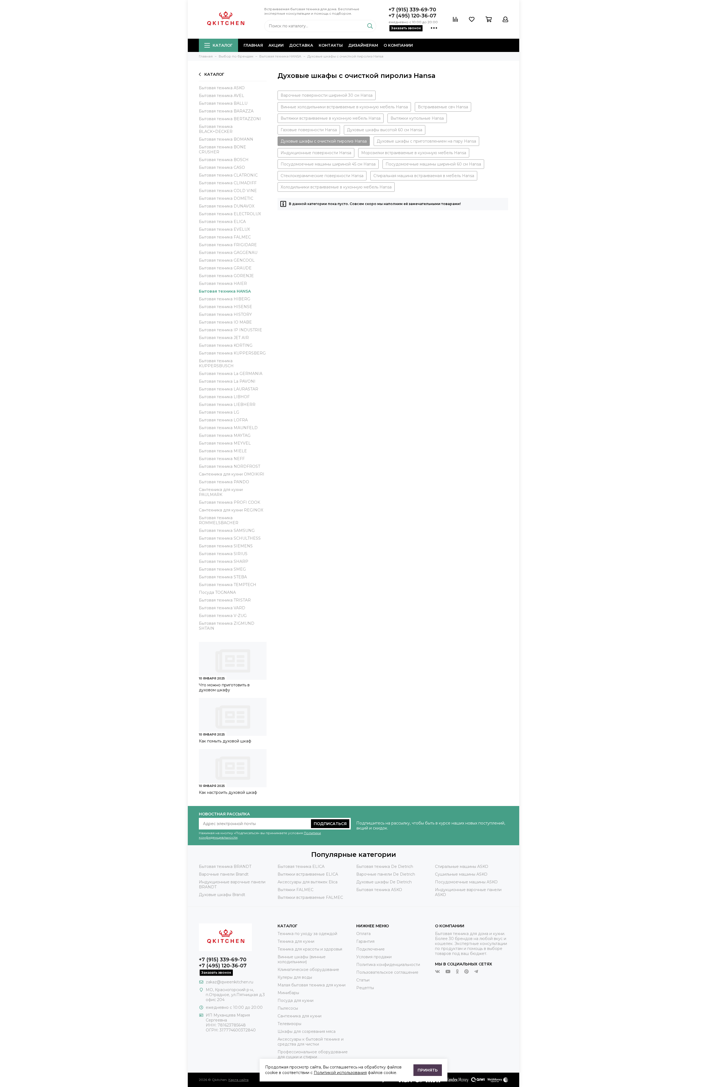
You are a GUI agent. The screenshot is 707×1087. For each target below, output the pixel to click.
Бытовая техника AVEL (221, 95)
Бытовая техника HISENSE (225, 306)
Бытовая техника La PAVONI (227, 381)
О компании (398, 45)
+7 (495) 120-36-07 (412, 16)
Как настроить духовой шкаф (228, 792)
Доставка (301, 45)
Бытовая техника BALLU (223, 103)
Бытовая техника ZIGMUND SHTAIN (226, 626)
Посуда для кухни (295, 1000)
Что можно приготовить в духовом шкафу (224, 687)
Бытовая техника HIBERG (224, 298)
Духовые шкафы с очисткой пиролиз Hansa (324, 141)
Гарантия (365, 941)
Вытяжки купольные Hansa (417, 118)
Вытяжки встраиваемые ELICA (308, 874)
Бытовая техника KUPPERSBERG (232, 353)
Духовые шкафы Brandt (222, 894)
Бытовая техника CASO (222, 167)
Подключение (370, 949)
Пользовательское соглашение (387, 972)
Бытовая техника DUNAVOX (226, 206)
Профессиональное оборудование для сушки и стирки (313, 1054)
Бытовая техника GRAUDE (225, 268)
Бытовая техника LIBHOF (224, 396)
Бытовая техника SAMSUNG (227, 530)
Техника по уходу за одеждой (307, 933)
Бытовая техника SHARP (223, 561)
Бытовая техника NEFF (222, 458)
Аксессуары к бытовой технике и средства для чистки (311, 1042)
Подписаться (330, 823)
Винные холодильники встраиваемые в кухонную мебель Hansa (344, 106)
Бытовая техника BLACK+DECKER (216, 129)
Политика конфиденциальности (388, 964)
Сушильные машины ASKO (461, 874)
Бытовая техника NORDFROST (229, 466)
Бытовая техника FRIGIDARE (228, 244)
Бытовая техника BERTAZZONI (230, 118)
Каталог (223, 45)
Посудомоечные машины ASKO (466, 881)
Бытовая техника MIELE (223, 450)
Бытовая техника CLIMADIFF (228, 182)
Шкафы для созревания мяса (307, 1031)
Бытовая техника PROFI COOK (229, 502)
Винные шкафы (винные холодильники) (302, 959)
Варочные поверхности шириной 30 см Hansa (327, 95)
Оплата (363, 933)
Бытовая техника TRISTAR (225, 600)
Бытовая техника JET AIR (224, 337)
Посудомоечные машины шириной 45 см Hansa (328, 164)
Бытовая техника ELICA (222, 221)
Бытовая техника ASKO (222, 87)
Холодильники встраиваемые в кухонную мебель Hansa (336, 187)
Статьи (363, 980)
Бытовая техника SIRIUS (223, 553)
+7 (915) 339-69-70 (412, 10)
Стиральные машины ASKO (461, 866)
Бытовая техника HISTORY (225, 314)
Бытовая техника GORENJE (226, 275)
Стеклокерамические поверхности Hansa (322, 175)
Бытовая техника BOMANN (226, 139)
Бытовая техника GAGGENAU (228, 252)
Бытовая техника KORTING (225, 345)
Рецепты (365, 987)
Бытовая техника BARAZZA (226, 111)
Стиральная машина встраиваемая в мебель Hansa (423, 175)
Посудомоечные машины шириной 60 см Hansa (433, 164)
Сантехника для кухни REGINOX (231, 510)
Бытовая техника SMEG (222, 569)
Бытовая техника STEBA (223, 576)
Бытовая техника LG (219, 412)
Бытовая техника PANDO (224, 481)
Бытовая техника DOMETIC (226, 198)
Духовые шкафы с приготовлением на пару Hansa (426, 141)
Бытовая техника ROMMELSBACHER (218, 520)
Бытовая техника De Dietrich (384, 866)
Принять (428, 1070)
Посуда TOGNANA (217, 592)
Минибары (288, 992)
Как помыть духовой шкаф (225, 741)
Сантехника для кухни (299, 1016)
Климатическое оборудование (308, 969)
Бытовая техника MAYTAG (224, 435)
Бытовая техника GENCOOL (227, 260)
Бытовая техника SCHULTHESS (230, 538)
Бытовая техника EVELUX (224, 229)
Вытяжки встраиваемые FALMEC (310, 897)
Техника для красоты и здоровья (310, 949)
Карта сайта (238, 1080)
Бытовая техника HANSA (225, 291)
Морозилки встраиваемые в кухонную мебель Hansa (413, 152)
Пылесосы (288, 1008)
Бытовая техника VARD (222, 607)
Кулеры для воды (295, 977)
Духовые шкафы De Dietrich (384, 881)
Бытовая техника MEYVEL (225, 443)
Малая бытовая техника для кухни (311, 985)
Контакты (331, 45)
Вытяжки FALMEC (295, 889)
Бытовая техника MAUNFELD (228, 427)
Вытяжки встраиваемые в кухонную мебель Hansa (331, 118)
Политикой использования (340, 1072)
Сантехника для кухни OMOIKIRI (231, 474)
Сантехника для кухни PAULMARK (221, 492)
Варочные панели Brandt (224, 874)
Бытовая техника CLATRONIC (228, 175)
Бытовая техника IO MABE (225, 322)
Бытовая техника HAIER (223, 283)
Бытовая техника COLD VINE (228, 190)
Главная (253, 45)
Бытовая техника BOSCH (224, 159)
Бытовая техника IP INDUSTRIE (230, 329)
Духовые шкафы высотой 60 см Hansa (384, 129)
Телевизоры (289, 1023)
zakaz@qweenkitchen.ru (229, 982)
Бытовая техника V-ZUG (223, 615)
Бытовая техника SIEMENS (226, 546)
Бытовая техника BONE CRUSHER (222, 149)
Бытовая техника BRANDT (225, 866)
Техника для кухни (296, 941)
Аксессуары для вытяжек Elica (307, 881)
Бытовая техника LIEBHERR (227, 404)
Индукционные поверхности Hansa (316, 152)
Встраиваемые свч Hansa (443, 106)
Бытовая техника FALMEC (225, 237)
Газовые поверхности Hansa (309, 129)
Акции (276, 45)
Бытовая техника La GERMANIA (230, 373)
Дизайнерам (363, 45)
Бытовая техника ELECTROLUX (230, 213)
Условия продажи (374, 956)
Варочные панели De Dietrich (385, 874)
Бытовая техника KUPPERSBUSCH (216, 363)
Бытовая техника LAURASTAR (228, 389)
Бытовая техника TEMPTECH (227, 584)
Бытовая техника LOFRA (223, 420)
